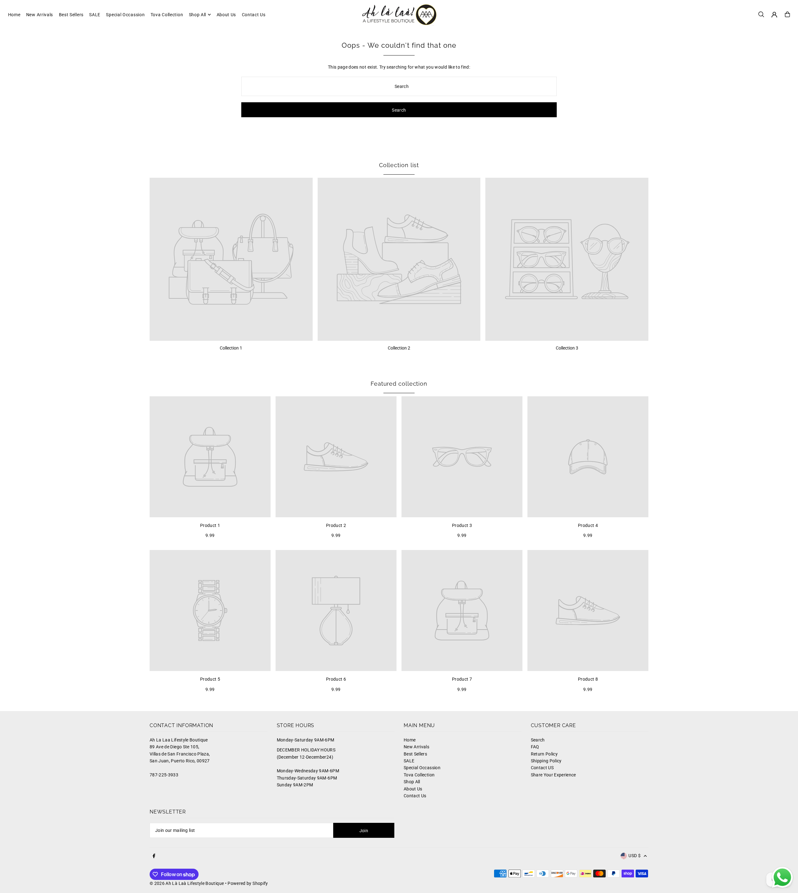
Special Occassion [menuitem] (125, 14)
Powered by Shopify (248, 883)
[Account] (774, 14)
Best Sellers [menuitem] (71, 14)
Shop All (412, 781)
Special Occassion (422, 767)
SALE (409, 760)
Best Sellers (415, 753)
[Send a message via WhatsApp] (782, 877)
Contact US (542, 767)
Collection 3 (567, 347)
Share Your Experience (553, 774)
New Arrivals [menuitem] (39, 14)
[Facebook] (154, 856)
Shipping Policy (546, 760)
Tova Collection (419, 774)
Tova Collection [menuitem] (167, 14)
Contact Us (415, 795)
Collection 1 (231, 347)
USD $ (634, 855)
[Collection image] (231, 259)
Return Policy (544, 753)
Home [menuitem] (14, 14)
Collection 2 (399, 347)
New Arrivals (416, 746)
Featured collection (399, 383)
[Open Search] (761, 14)
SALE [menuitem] (94, 14)
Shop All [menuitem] (197, 14)
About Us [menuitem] (226, 14)
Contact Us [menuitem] (254, 14)
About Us (413, 788)
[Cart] (787, 14)
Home (410, 739)
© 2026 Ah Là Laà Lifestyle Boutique (187, 883)
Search (538, 739)
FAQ (535, 746)
